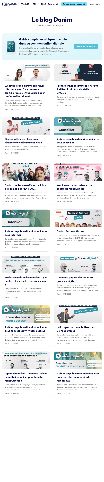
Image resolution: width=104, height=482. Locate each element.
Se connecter (95, 4)
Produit (25, 4)
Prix (35, 4)
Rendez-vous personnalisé (74, 4)
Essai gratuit (53, 4)
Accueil (13, 4)
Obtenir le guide (86, 46)
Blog (43, 4)
